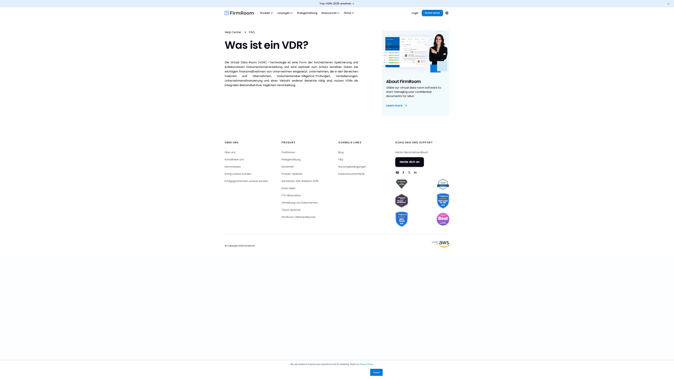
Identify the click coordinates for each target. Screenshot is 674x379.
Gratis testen (432, 12)
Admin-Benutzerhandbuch (411, 152)
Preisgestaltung (307, 13)
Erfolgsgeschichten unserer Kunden (246, 181)
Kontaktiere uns (234, 159)
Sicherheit (288, 166)
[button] (266, 13)
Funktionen (288, 152)
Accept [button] (376, 372)
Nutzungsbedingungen (352, 166)
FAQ (252, 32)
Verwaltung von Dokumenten (300, 202)
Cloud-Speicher (291, 210)
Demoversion (233, 166)
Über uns (230, 152)
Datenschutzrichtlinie (351, 174)
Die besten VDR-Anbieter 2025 (300, 181)
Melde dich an (409, 162)
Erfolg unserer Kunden (238, 174)
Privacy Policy (366, 364)
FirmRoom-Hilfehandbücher (299, 217)
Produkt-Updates (292, 174)
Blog (340, 152)
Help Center (233, 32)
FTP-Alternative (291, 195)
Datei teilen (289, 188)
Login (415, 13)
